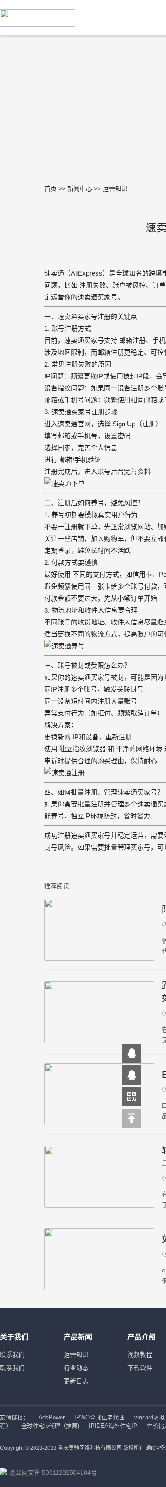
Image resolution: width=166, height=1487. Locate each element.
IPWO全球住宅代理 (99, 1417)
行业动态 (76, 1367)
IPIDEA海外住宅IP (113, 1426)
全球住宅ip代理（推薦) (50, 1426)
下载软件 (139, 1367)
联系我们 (12, 1354)
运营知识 (76, 1354)
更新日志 (76, 1381)
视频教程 (139, 1354)
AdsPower (52, 1417)
